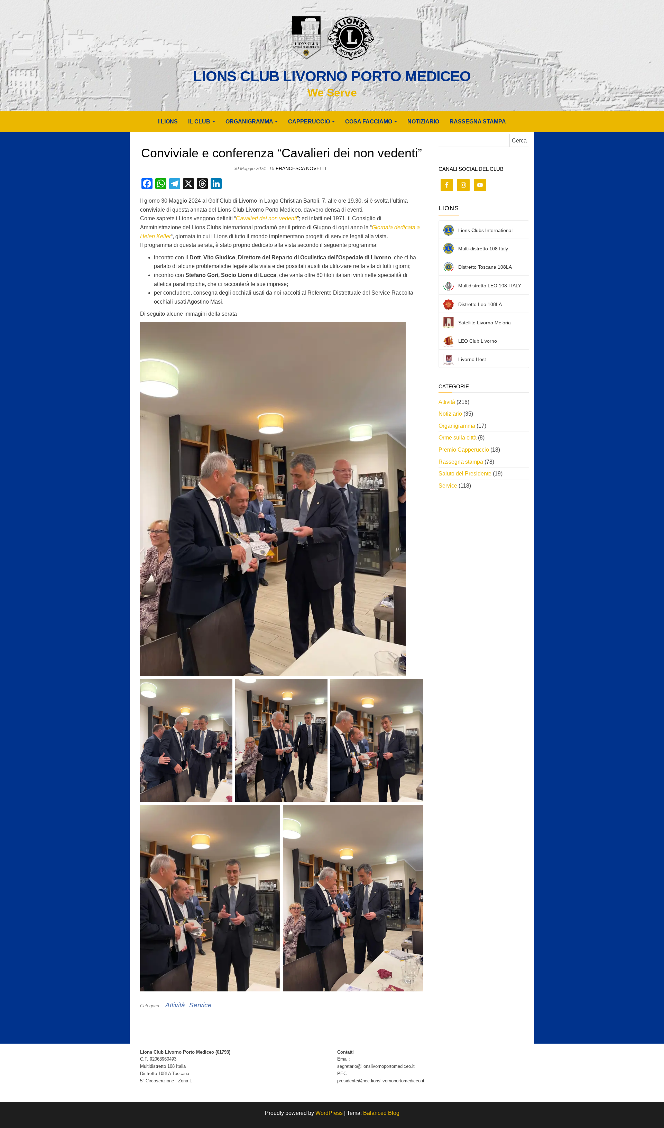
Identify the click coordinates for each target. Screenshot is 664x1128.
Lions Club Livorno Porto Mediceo (332, 76)
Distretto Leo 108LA (480, 304)
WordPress (329, 1113)
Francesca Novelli (301, 168)
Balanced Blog (381, 1113)
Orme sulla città (458, 438)
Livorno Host (472, 359)
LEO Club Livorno (477, 341)
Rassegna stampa (478, 121)
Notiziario (423, 121)
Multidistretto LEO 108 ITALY (489, 285)
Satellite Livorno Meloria (484, 322)
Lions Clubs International (485, 230)
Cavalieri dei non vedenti (266, 218)
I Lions (168, 121)
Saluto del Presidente (465, 474)
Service (200, 1005)
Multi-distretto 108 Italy (483, 248)
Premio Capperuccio (464, 450)
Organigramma (457, 426)
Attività (175, 1005)
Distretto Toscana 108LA (485, 267)
